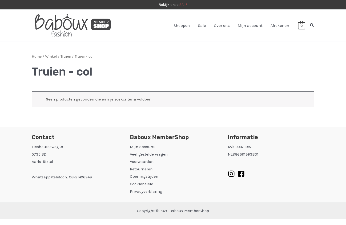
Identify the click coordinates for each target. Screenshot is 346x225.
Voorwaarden (142, 161)
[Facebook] (241, 173)
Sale (202, 25)
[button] (312, 25)
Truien (65, 56)
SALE (183, 4)
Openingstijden (144, 176)
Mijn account (250, 25)
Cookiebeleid (141, 183)
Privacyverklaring (146, 191)
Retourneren (141, 169)
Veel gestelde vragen (149, 154)
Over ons (222, 25)
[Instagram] (231, 173)
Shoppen (181, 25)
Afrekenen (279, 25)
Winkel (51, 56)
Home (37, 56)
